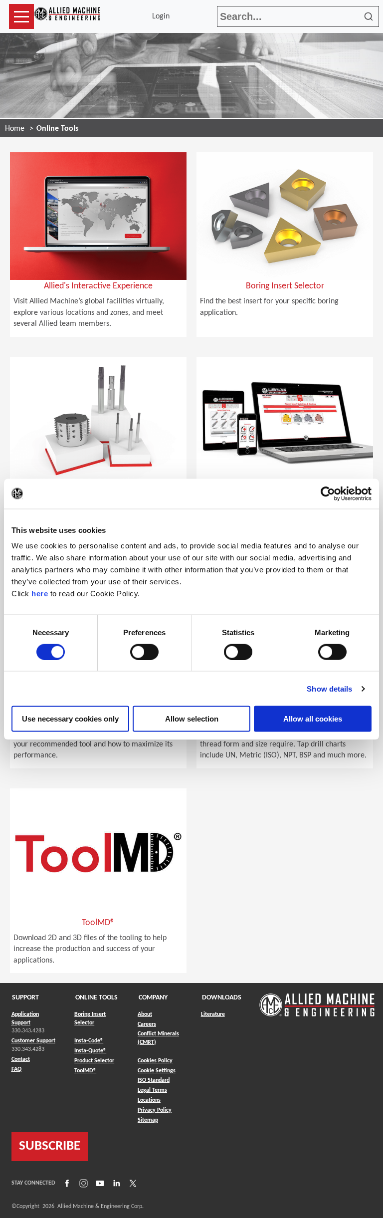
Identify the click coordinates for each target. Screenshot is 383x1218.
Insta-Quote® (90, 1050)
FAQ (16, 1069)
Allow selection (191, 719)
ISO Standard (154, 1080)
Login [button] (163, 16)
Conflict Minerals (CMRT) (158, 1038)
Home (14, 129)
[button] (21, 16)
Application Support (25, 1018)
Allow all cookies (312, 719)
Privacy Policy (155, 1110)
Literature (213, 1014)
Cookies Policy (155, 1061)
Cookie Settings (157, 1071)
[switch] (144, 652)
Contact (20, 1059)
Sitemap (148, 1120)
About (145, 1014)
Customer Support (33, 1041)
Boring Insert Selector (90, 1018)
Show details (329, 688)
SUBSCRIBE (49, 1146)
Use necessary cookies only (70, 719)
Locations (149, 1100)
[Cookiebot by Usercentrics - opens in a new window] (328, 493)
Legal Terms (152, 1090)
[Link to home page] (67, 16)
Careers (147, 1024)
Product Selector (94, 1060)
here (39, 593)
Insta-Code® (88, 1040)
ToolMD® (85, 1070)
